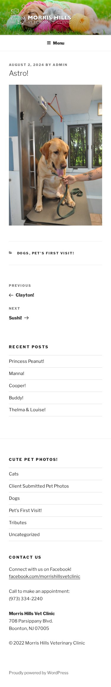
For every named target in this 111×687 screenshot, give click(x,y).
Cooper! (17, 385)
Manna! (16, 373)
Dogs (23, 253)
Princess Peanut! (26, 361)
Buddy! (16, 398)
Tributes (18, 522)
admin (60, 65)
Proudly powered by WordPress (38, 672)
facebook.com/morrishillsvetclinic (44, 576)
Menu (58, 42)
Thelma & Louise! (27, 409)
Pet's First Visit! (53, 253)
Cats (14, 474)
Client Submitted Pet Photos (39, 486)
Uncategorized (24, 534)
